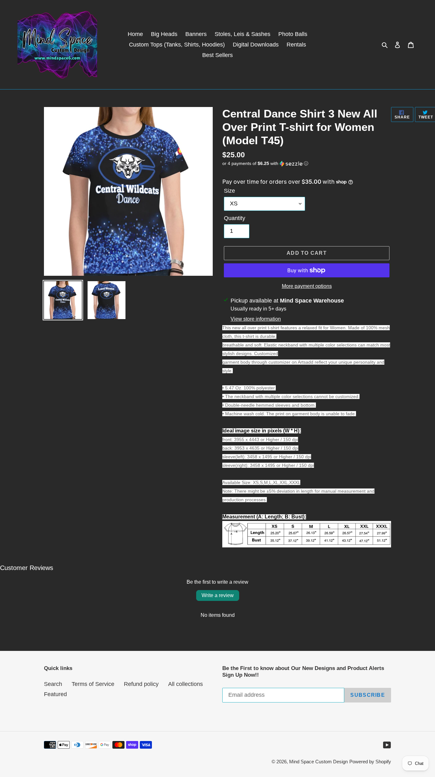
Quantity (234, 218)
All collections (185, 684)
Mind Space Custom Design (318, 761)
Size (229, 191)
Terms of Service (93, 684)
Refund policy (141, 684)
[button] (265, 163)
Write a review (218, 595)
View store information (256, 319)
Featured (55, 694)
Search (53, 684)
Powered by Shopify (370, 761)
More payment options (307, 286)
